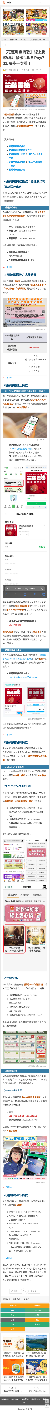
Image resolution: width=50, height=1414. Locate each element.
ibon (12, 1310)
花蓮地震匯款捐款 (17, 146)
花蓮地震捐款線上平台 (37, 719)
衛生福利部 (24, 110)
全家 (13, 166)
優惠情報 (13, 40)
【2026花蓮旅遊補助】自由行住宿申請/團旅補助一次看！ (36, 1356)
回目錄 (9, 267)
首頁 (6, 40)
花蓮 (12, 1324)
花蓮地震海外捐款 (17, 170)
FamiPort (37, 1306)
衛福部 (37, 1324)
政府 (37, 1320)
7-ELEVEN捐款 (34, 162)
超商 (12, 1329)
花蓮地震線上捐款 (17, 154)
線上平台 (42, 110)
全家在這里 (41, 1182)
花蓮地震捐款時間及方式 (20, 150)
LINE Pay (33, 110)
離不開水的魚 (10, 70)
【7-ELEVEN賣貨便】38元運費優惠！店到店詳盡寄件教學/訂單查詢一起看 (36, 1380)
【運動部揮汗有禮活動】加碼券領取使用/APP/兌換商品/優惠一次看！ (13, 1356)
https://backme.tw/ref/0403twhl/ (23, 677)
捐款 (12, 1320)
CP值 (8, 2)
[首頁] (47, 1401)
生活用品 (23, 40)
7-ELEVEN (12, 1306)
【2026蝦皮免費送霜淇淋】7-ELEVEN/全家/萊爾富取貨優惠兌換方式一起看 (13, 1380)
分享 (34, 1291)
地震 (37, 1315)
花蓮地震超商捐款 (17, 162)
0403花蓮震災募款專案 (21, 449)
